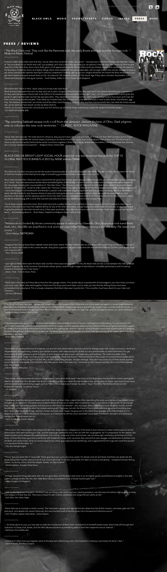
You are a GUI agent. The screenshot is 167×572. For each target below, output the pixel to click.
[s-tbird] (157, 7)
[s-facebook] (151, 7)
